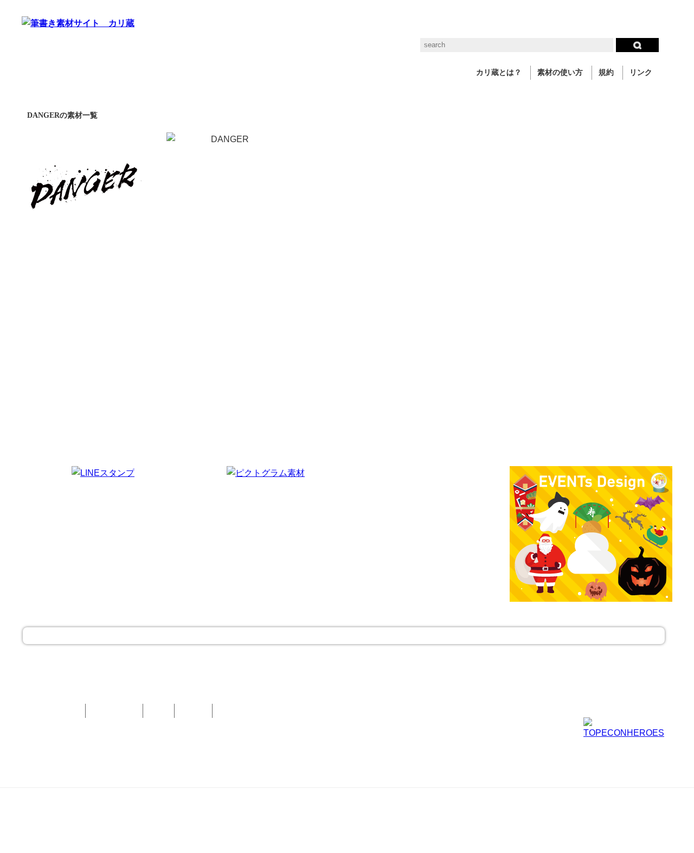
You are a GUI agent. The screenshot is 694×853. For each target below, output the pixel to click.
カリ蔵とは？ (499, 72)
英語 (342, 58)
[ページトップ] (344, 635)
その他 (549, 58)
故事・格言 (98, 58)
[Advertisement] (295, 333)
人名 (381, 58)
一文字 (44, 58)
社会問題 (210, 58)
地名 (257, 58)
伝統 (459, 58)
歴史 (420, 58)
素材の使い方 (560, 72)
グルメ (299, 58)
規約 (606, 72)
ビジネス (156, 58)
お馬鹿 (502, 58)
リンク (640, 72)
